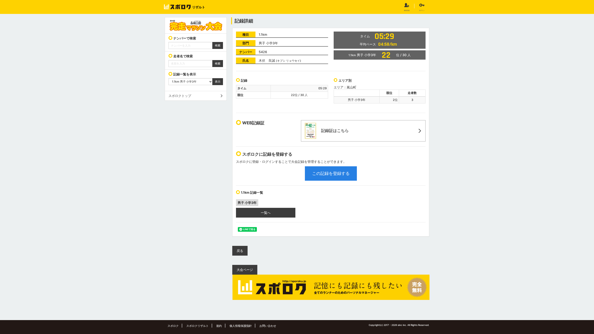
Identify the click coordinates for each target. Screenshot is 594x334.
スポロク (173, 326)
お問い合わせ (267, 326)
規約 (219, 326)
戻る (240, 251)
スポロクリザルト (197, 326)
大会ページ (245, 270)
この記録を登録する (331, 173)
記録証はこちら (334, 130)
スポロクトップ (179, 96)
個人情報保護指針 (240, 326)
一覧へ (266, 213)
